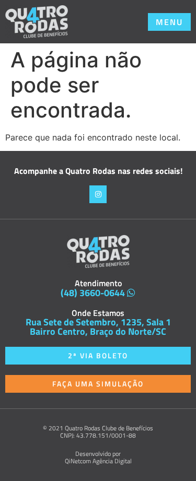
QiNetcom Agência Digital (98, 461)
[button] (169, 22)
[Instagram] (98, 194)
